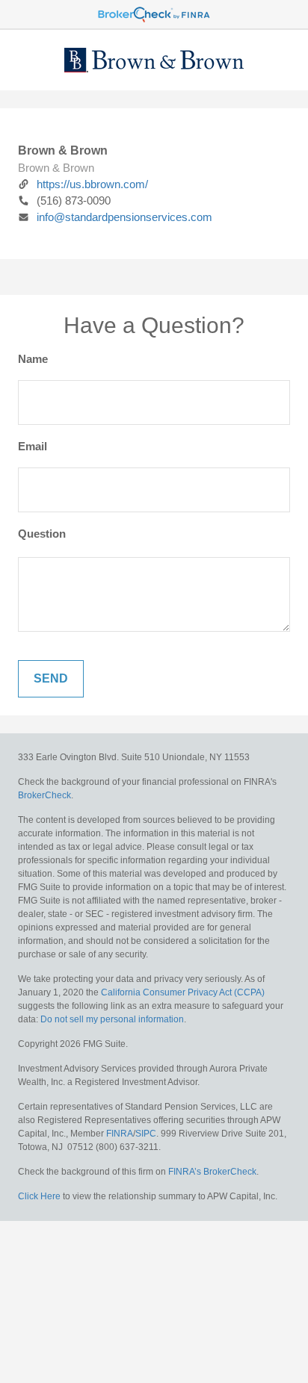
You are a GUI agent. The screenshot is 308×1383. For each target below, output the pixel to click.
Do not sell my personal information (112, 1019)
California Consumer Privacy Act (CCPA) (183, 992)
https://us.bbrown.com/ (92, 184)
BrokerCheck (44, 795)
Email (32, 446)
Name (33, 358)
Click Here (39, 1196)
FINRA (119, 1133)
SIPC (145, 1133)
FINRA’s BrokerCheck (212, 1171)
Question (42, 533)
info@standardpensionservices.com (124, 217)
